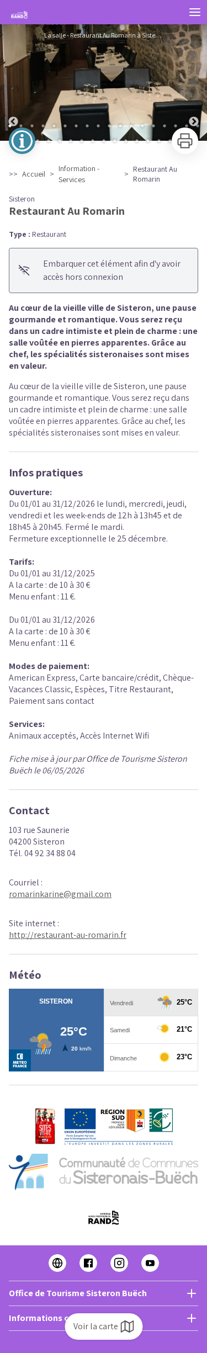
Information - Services (79, 173)
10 (109, 125)
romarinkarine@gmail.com (60, 894)
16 (175, 125)
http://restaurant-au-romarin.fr (67, 935)
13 (142, 125)
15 (164, 125)
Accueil (33, 174)
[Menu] (194, 12)
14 (153, 125)
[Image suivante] (194, 82)
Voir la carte (95, 1326)
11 (120, 125)
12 (131, 125)
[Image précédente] (13, 82)
